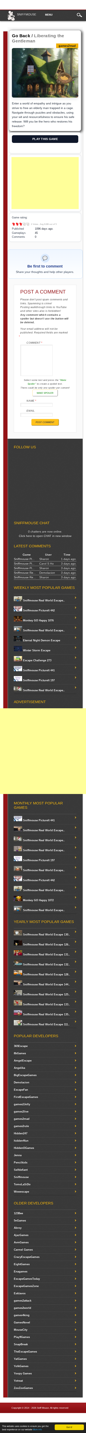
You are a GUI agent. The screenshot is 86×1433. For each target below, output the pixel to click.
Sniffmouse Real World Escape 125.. (46, 994)
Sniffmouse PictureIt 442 (38, 610)
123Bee (18, 1213)
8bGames (20, 1053)
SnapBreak (21, 1344)
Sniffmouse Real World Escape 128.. (46, 974)
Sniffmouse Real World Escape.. (43, 600)
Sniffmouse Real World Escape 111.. (46, 1024)
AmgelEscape (23, 1060)
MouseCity (20, 1329)
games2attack (22, 1300)
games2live (21, 1111)
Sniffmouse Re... (25, 572)
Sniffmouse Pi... (24, 559)
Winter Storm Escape (36, 650)
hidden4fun (21, 1140)
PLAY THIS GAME (45, 139)
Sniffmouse (26, 14)
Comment (34, 342)
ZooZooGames (23, 1388)
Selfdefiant (21, 1169)
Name (31, 400)
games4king (21, 1315)
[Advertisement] (44, 183)
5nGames (20, 1220)
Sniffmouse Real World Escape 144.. (46, 984)
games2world (22, 1307)
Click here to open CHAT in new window (45, 536)
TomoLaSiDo (22, 1184)
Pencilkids (20, 1162)
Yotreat (18, 1380)
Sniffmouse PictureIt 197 (38, 680)
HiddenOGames (24, 1147)
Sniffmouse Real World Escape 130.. (46, 934)
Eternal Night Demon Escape (41, 640)
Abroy (18, 1227)
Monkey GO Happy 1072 (38, 900)
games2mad (21, 1118)
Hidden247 (20, 1133)
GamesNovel (22, 1322)
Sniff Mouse (43, 1408)
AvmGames (21, 1242)
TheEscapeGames (25, 1351)
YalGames (20, 1358)
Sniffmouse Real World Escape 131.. (46, 954)
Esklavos (19, 1293)
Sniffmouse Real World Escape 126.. (46, 944)
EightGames (22, 1264)
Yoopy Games (23, 1373)
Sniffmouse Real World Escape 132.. (46, 964)
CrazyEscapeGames (26, 1256)
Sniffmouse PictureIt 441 (38, 670)
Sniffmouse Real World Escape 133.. (46, 1004)
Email (31, 410)
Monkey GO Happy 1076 (38, 620)
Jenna (18, 1155)
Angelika (19, 1067)
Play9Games (22, 1337)
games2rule (21, 1126)
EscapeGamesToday (27, 1278)
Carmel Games (23, 1249)
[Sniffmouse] (11, 20)
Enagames (20, 1271)
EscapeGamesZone (26, 1286)
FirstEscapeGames (26, 1097)
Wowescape (21, 1191)
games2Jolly (22, 1104)
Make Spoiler (45, 393)
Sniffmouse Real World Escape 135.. (46, 1014)
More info (37, 1429)
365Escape (21, 1046)
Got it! (69, 1427)
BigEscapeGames (25, 1075)
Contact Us (77, 1418)
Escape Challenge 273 (36, 660)
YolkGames (21, 1366)
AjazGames (21, 1235)
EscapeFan (21, 1089)
